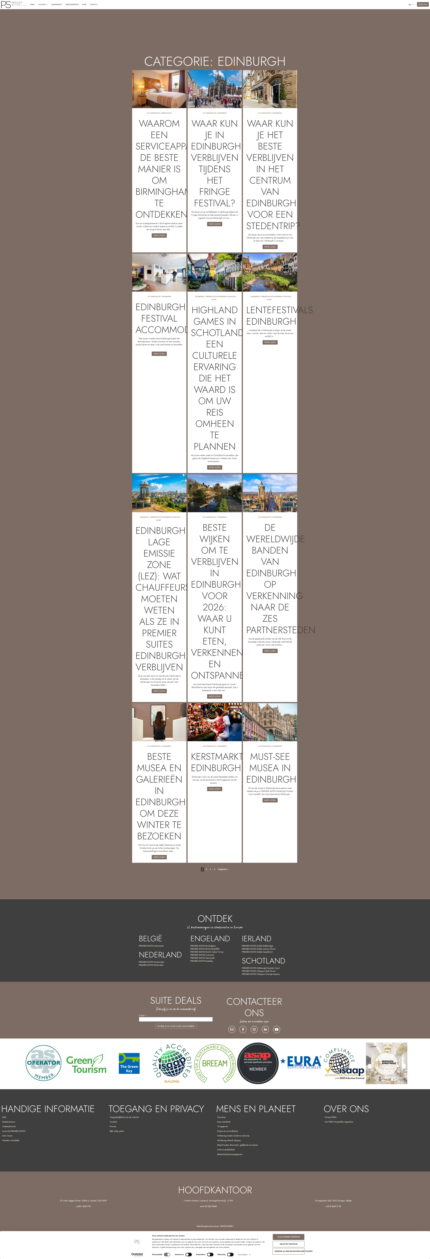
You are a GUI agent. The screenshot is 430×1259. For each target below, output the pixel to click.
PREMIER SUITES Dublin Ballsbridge (257, 945)
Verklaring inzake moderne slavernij (233, 1135)
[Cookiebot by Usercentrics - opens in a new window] (137, 1254)
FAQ (4, 1117)
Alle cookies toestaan (288, 1237)
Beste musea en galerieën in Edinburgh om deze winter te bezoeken (160, 796)
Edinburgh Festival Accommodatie (171, 318)
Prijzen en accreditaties (227, 1131)
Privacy (113, 1126)
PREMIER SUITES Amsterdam (151, 962)
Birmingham (167, 113)
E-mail (142, 1016)
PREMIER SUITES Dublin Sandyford (257, 951)
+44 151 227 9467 (208, 1206)
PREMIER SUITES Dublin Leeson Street (258, 948)
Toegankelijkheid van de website (124, 1117)
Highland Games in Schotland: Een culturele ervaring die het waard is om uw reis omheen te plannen (219, 378)
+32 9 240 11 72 (333, 1206)
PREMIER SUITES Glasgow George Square (261, 974)
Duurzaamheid (223, 1121)
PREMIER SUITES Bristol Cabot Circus (207, 951)
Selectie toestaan (289, 1244)
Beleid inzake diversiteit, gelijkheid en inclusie (237, 1145)
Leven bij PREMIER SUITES (13, 1131)
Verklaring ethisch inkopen (229, 1140)
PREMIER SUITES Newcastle (202, 958)
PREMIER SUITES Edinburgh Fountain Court (261, 968)
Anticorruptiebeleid (226, 1149)
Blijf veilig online (117, 1131)
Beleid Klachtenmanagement (229, 1154)
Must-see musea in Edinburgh (271, 768)
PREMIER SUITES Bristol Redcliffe (204, 948)
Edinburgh (222, 113)
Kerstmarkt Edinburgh (217, 762)
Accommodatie (153, 113)
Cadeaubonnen (9, 1126)
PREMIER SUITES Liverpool (202, 955)
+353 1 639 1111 (83, 1206)
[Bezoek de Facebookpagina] (243, 1029)
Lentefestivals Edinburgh (279, 315)
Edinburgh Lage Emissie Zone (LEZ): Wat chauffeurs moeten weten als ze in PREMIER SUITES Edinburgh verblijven (162, 599)
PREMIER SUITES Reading (201, 961)
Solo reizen (7, 1135)
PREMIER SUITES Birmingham (203, 945)
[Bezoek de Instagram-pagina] (254, 1029)
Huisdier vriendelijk (10, 1140)
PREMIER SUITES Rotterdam (151, 965)
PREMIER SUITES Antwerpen (151, 945)
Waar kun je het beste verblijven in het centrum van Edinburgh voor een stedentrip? (273, 175)
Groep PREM (330, 1117)
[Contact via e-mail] (231, 1029)
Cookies (113, 1121)
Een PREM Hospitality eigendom (339, 1121)
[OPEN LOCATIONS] (47, 4)
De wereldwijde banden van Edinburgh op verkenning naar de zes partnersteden (281, 579)
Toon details (242, 1255)
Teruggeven (222, 1126)
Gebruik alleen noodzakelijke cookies (289, 1251)
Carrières (221, 1117)
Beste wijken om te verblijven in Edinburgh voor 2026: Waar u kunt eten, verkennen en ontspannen (221, 601)
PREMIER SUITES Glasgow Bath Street (259, 971)
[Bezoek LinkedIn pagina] (265, 1029)
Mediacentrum (8, 1121)
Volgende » (223, 869)
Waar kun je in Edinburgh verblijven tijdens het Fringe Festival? (216, 163)
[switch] (188, 1254)
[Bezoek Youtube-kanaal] (276, 1029)
